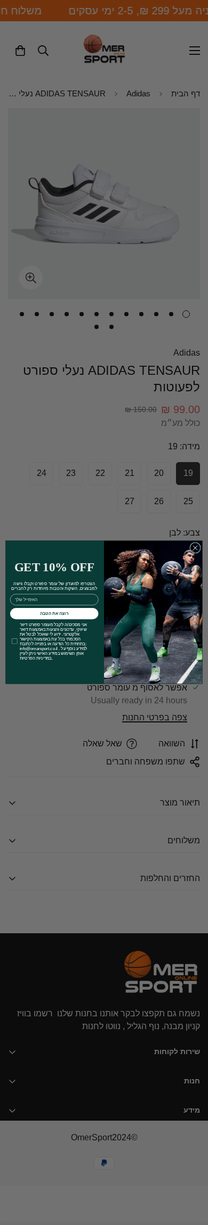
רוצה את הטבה (54, 613)
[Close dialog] (195, 548)
